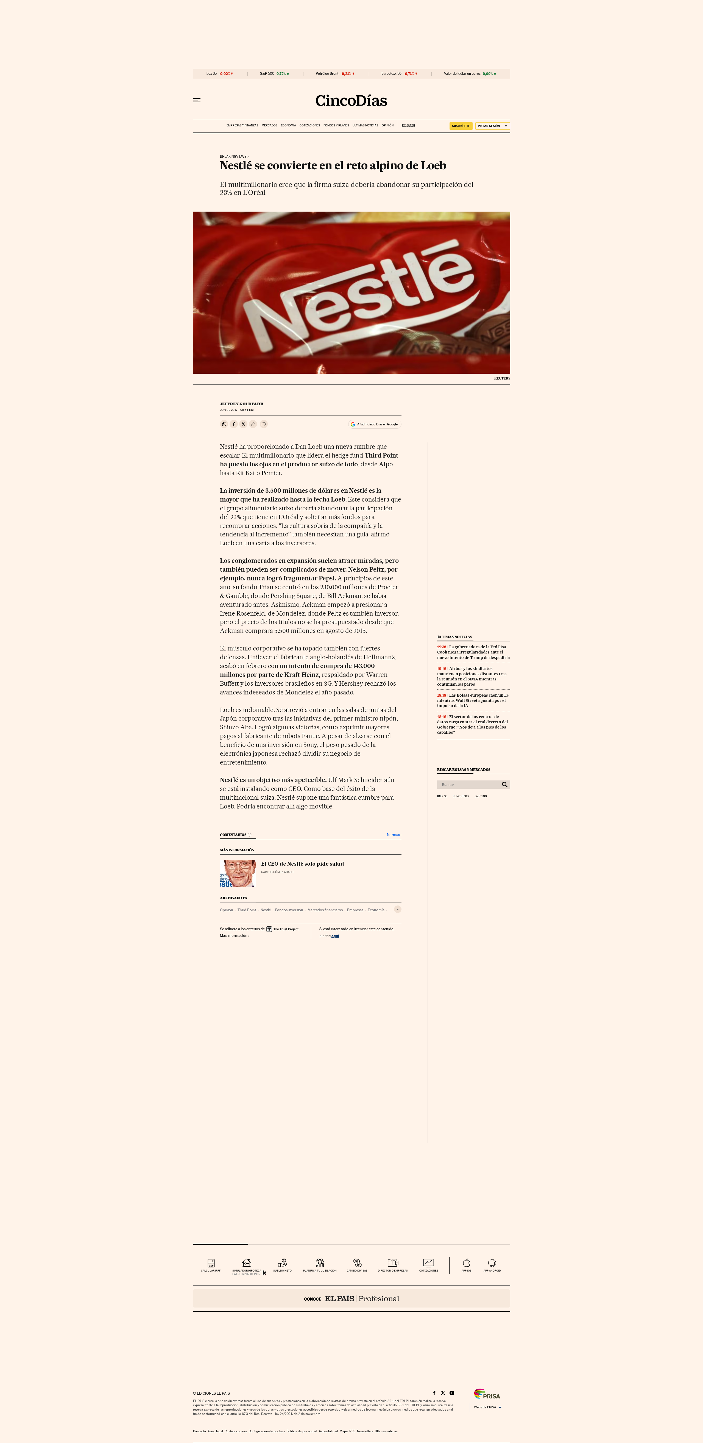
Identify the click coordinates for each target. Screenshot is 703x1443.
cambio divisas (357, 1270)
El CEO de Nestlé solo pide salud (302, 864)
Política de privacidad (301, 1431)
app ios (467, 1270)
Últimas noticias (365, 125)
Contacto (199, 1431)
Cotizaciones (310, 125)
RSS (352, 1431)
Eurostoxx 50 (391, 74)
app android (492, 1270)
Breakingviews (233, 157)
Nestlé (266, 910)
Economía (288, 125)
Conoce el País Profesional (351, 1298)
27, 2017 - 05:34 (237, 410)
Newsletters (365, 1431)
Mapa (344, 1431)
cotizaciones (428, 1270)
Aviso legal (215, 1431)
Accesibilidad (328, 1431)
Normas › (394, 835)
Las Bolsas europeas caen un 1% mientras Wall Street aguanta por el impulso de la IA (473, 700)
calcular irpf (211, 1270)
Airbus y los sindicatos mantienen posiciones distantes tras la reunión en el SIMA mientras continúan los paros (472, 676)
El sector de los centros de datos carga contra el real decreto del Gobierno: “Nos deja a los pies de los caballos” (472, 724)
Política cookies (236, 1431)
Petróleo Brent (327, 74)
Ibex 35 (211, 74)
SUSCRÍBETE (461, 126)
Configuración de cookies (267, 1431)
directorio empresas (393, 1270)
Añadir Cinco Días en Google (377, 424)
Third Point (247, 910)
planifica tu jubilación (320, 1270)
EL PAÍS (406, 123)
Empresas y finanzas (242, 125)
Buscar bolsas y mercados (463, 770)
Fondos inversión (289, 910)
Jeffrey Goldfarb (241, 403)
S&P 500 (267, 74)
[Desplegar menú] (197, 100)
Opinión (388, 125)
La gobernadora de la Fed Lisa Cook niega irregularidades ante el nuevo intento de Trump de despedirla (473, 652)
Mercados (269, 125)
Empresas (355, 910)
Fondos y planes (336, 125)
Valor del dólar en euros (462, 74)
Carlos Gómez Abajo (277, 872)
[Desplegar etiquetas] (397, 909)
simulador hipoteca (246, 1270)
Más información (233, 935)
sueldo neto (282, 1270)
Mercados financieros (325, 910)
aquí (335, 935)
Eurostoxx (461, 796)
